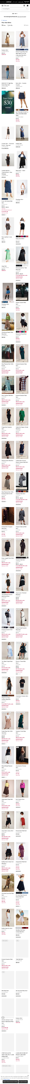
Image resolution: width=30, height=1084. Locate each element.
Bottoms (5, 20)
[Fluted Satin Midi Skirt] (22, 820)
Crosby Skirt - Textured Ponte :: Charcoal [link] (8, 145)
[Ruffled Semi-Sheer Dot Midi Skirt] (8, 851)
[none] (8, 39)
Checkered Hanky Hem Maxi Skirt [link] (7, 334)
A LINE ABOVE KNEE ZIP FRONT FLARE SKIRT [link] (22, 1054)
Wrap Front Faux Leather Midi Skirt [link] (6, 699)
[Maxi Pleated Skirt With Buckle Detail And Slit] (8, 481)
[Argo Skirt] (8, 255)
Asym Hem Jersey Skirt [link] (7, 831)
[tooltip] (3, 2)
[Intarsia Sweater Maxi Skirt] (22, 353)
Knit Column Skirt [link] (20, 800)
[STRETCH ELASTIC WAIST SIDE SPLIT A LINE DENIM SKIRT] (8, 1042)
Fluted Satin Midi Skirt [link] (21, 831)
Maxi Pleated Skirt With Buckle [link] (7, 365)
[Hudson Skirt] (8, 39)
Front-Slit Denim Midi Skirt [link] (7, 202)
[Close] (28, 1075)
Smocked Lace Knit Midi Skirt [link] (8, 895)
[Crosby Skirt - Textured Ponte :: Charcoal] (8, 133)
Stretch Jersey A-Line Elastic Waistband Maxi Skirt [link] (7, 1022)
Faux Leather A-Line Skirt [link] (7, 238)
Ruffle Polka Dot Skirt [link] (7, 929)
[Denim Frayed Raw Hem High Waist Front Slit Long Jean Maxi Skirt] (22, 39)
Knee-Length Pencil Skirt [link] (8, 558)
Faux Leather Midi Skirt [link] (7, 396)
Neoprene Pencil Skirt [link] (21, 334)
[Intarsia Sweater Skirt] (8, 617)
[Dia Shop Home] (6, 5)
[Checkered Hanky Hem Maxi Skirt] (8, 322)
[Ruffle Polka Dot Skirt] (8, 918)
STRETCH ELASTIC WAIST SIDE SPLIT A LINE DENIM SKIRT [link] (8, 1055)
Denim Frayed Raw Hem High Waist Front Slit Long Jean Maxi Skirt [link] (22, 54)
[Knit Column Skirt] (22, 789)
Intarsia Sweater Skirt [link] (7, 630)
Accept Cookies (23, 1081)
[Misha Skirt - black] (22, 160)
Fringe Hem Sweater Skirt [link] (7, 428)
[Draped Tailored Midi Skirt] (22, 516)
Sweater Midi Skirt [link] (20, 560)
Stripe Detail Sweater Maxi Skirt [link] (21, 629)
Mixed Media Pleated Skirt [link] (7, 767)
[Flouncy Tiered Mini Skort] (22, 651)
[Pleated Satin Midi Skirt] (8, 450)
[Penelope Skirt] (22, 189)
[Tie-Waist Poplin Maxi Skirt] (8, 651)
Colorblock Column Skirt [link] (22, 696)
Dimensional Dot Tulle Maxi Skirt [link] (21, 269)
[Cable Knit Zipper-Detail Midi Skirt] (22, 416)
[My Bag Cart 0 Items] (27, 5)
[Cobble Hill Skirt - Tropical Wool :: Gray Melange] (8, 160)
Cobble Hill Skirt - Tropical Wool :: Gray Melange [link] (7, 173)
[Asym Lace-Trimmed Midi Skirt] (22, 582)
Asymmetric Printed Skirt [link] (21, 767)
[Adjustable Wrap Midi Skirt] (8, 789)
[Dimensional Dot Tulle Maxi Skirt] (22, 255)
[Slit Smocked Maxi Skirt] (22, 980)
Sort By (10, 25)
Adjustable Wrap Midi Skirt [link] (7, 801)
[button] (24, 5)
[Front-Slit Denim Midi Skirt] (8, 189)
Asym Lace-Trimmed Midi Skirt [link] (21, 594)
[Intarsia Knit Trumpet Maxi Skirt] (8, 516)
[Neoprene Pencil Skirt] (22, 322)
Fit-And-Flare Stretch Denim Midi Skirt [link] (21, 896)
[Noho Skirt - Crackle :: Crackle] (22, 72)
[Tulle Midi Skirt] (22, 949)
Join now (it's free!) (21, 16)
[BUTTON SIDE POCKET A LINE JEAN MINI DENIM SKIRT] (22, 100)
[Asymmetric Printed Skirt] (22, 755)
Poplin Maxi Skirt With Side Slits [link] (7, 733)
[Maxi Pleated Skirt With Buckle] (8, 353)
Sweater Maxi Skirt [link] (20, 494)
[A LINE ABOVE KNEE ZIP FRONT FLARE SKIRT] (22, 1042)
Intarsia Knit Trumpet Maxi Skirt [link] (7, 528)
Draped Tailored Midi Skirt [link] (21, 528)
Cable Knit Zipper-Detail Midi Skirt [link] (22, 428)
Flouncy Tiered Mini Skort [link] (21, 663)
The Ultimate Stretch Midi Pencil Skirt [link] (7, 596)
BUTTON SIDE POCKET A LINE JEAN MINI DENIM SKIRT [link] (22, 114)
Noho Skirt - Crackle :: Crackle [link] (21, 84)
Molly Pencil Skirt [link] (20, 239)
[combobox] (15, 8)
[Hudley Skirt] (22, 133)
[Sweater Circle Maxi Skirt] (22, 721)
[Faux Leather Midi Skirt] (8, 385)
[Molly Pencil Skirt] (22, 226)
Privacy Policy (7, 1079)
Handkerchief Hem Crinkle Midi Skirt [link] (20, 931)
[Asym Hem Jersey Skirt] (8, 820)
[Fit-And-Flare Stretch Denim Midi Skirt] (22, 883)
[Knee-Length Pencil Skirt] (8, 548)
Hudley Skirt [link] (19, 144)
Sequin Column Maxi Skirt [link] (21, 304)
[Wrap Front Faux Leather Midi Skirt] (8, 685)
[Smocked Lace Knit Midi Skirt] (8, 883)
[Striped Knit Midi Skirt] (22, 851)
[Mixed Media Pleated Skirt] (8, 755)
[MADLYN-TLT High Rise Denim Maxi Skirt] (8, 72)
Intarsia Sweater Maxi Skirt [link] (21, 365)
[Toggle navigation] (2, 5)
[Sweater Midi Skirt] (22, 548)
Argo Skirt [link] (5, 266)
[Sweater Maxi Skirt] (22, 481)
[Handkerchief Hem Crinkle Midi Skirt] (22, 917)
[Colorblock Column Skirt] (22, 685)
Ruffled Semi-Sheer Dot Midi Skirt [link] (8, 863)
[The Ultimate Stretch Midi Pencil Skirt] (8, 582)
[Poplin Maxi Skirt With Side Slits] (8, 721)
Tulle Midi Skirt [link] (19, 959)
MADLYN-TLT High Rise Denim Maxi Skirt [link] (7, 84)
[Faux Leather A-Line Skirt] (8, 226)
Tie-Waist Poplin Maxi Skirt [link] (7, 663)
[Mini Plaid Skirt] (8, 980)
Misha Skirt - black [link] (20, 171)
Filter (4, 25)
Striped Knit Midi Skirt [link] (21, 862)
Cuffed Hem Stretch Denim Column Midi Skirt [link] (22, 462)
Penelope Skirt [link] (19, 200)
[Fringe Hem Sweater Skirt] (8, 416)
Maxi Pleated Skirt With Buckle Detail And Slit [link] (7, 493)
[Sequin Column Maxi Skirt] (22, 292)
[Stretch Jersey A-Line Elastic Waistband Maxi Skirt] (8, 1007)
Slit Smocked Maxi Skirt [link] (21, 991)
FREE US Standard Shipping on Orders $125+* (15, 12)
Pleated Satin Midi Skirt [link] (7, 461)
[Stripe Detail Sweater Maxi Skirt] (22, 617)
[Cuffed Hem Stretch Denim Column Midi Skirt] (22, 450)
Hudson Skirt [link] (5, 50)
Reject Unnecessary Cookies (10, 1081)
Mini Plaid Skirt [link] (5, 991)
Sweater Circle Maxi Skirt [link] (21, 733)
